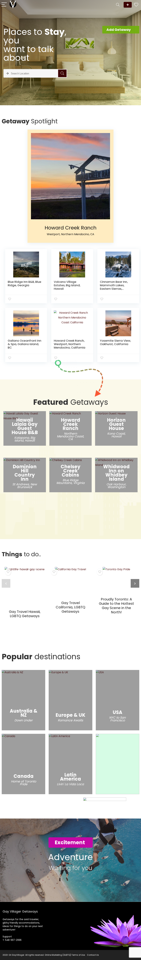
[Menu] (4, 4)
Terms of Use (78, 954)
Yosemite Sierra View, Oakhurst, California (115, 342)
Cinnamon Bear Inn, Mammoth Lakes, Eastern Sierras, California (114, 287)
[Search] (118, 4)
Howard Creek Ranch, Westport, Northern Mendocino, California (69, 344)
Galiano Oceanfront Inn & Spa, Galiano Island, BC (24, 344)
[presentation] (6, 583)
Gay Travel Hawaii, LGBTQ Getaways (24, 613)
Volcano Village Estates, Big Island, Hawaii (67, 285)
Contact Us (93, 954)
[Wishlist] (136, 5)
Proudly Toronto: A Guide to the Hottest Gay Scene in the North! (116, 606)
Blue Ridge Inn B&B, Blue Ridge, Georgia (24, 283)
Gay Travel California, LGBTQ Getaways (70, 607)
